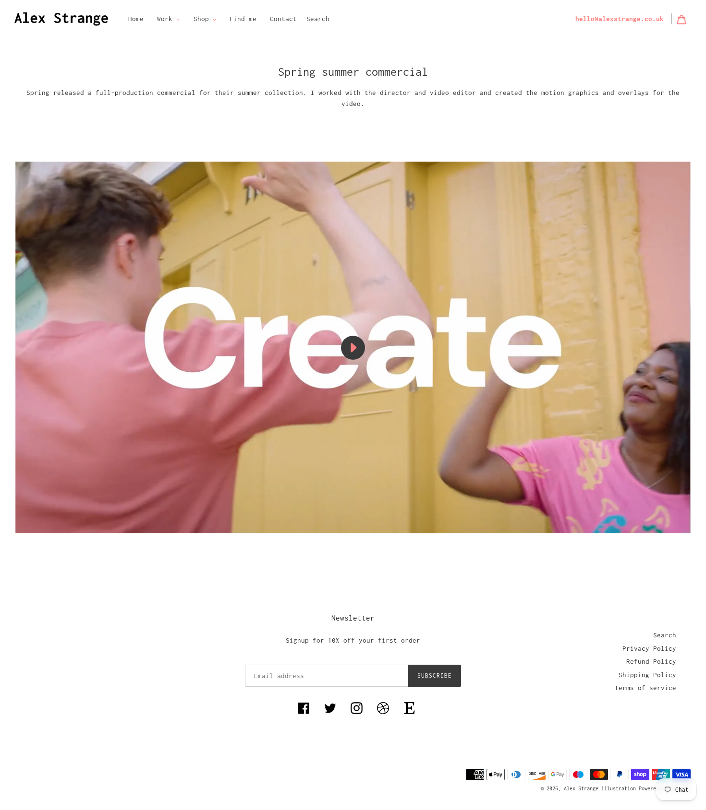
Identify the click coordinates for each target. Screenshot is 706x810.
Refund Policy (651, 661)
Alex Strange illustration (601, 788)
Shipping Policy (647, 675)
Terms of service (645, 688)
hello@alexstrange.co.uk (619, 19)
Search (317, 19)
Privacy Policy (649, 648)
